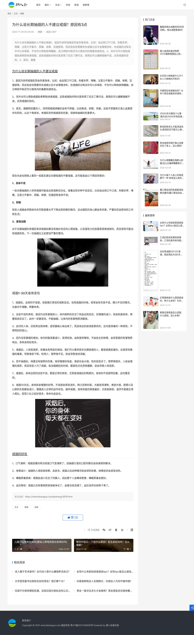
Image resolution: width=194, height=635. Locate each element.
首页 (38, 4)
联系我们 (26, 620)
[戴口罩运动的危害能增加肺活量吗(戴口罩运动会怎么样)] (150, 197)
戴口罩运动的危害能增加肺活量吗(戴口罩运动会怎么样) (172, 192)
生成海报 (94, 530)
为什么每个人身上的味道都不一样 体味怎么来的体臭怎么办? (172, 178)
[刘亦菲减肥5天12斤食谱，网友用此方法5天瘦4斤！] (150, 270)
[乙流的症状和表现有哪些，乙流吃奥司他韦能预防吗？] (150, 240)
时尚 (68, 4)
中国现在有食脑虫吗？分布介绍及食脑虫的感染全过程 (171, 93)
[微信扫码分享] (104, 530)
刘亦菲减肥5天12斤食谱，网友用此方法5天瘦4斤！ (172, 254)
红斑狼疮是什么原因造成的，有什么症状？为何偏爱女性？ (171, 300)
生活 (57, 4)
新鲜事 (86, 4)
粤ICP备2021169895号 (81, 625)
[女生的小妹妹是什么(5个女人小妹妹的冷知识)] (150, 79)
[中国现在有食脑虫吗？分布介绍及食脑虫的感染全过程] (150, 98)
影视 (76, 4)
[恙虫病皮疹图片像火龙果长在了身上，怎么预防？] (150, 147)
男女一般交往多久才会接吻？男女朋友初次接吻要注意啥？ (105, 590)
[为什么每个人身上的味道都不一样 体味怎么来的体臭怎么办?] (150, 179)
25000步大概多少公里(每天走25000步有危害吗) (171, 116)
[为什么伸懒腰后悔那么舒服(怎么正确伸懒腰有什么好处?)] (150, 164)
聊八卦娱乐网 (112, 625)
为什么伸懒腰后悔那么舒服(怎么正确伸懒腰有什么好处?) (172, 163)
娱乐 (47, 4)
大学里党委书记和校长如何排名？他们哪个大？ (40, 581)
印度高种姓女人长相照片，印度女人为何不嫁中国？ (104, 581)
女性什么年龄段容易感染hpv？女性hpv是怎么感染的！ (105, 571)
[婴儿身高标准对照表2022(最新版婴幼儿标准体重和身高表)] (150, 59)
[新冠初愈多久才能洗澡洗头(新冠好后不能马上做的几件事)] (150, 131)
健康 (40, 31)
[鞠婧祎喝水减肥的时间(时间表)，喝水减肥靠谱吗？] (150, 35)
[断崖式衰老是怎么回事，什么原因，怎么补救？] (150, 320)
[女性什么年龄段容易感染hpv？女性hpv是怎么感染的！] (150, 226)
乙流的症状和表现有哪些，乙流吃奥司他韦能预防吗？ (171, 240)
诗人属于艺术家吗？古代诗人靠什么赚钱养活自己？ (43, 571)
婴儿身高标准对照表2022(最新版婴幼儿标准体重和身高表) (171, 54)
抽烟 (36, 507)
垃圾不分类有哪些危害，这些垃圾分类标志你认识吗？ (43, 590)
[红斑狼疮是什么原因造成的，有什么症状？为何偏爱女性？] (150, 301)
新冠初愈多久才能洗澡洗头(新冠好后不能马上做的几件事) (172, 129)
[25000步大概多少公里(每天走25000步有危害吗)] (150, 116)
